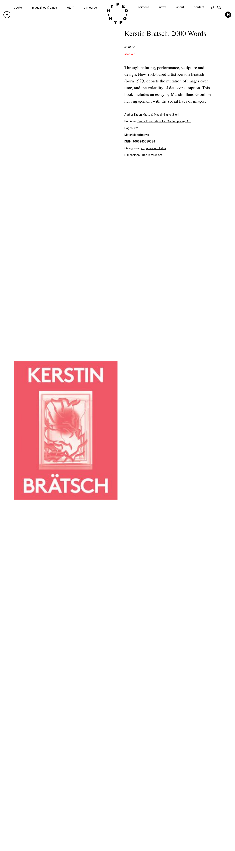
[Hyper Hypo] (117, 14)
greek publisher (156, 148)
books (18, 7)
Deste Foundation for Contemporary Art (164, 121)
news (162, 7)
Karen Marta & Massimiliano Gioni (156, 115)
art (143, 148)
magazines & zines (44, 7)
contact (199, 7)
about (180, 7)
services (143, 7)
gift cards (90, 7)
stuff (70, 7)
